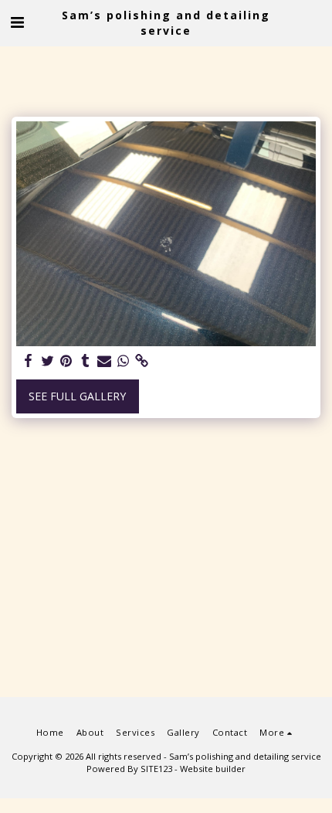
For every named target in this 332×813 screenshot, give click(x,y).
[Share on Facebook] (29, 361)
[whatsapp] (123, 361)
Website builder (213, 768)
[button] (17, 22)
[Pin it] (66, 361)
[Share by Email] (104, 361)
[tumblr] (86, 361)
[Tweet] (48, 361)
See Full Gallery (77, 396)
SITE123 (156, 768)
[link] (142, 361)
